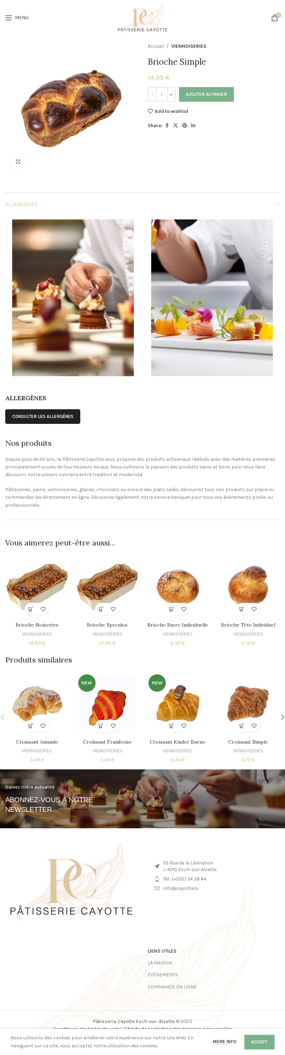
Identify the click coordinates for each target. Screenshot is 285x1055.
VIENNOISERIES (188, 46)
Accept (259, 1042)
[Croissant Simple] (248, 704)
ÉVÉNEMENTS (163, 975)
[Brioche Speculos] (107, 587)
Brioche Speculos (107, 625)
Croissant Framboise (107, 742)
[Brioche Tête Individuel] (248, 587)
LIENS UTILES (162, 951)
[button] (31, 609)
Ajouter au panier (206, 94)
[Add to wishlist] (43, 609)
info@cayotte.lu (180, 888)
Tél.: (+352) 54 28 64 (184, 879)
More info (225, 1041)
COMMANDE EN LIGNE (172, 987)
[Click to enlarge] (18, 162)
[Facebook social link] (167, 126)
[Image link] (71, 881)
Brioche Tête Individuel (248, 625)
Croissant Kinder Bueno (177, 742)
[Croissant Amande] (37, 704)
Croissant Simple (248, 742)
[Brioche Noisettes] (37, 587)
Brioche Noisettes (37, 625)
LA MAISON (160, 963)
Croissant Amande (37, 742)
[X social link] (175, 126)
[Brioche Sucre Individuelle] (178, 587)
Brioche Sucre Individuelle (177, 625)
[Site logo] (143, 17)
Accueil (156, 46)
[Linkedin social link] (193, 126)
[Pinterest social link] (184, 126)
